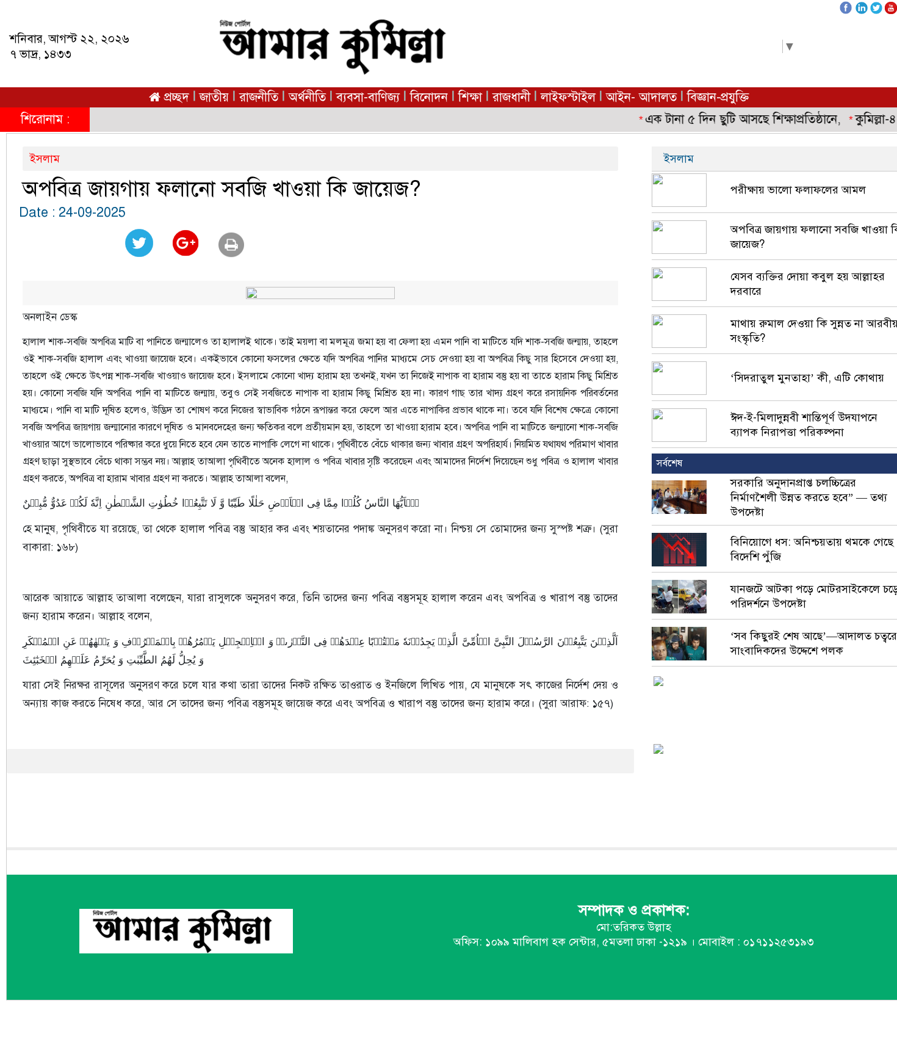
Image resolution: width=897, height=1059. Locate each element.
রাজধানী (511, 97)
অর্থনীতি (307, 97)
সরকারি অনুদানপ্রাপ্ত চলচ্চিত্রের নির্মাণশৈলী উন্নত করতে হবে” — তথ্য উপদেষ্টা (808, 497)
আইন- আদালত (641, 97)
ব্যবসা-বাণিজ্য (368, 97)
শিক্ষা (470, 97)
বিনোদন (429, 97)
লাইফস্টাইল (568, 97)
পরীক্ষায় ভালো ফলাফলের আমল (798, 190)
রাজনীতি (258, 97)
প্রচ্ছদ (174, 97)
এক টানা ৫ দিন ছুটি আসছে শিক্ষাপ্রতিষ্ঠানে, (733, 119)
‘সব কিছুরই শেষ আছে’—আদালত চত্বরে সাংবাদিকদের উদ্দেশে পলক (813, 643)
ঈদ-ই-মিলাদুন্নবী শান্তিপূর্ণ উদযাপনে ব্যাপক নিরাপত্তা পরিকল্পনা (803, 425)
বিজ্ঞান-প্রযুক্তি (718, 97)
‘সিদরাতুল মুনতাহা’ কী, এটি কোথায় (807, 378)
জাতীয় (214, 97)
